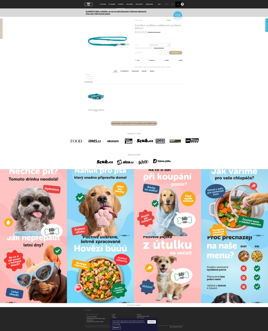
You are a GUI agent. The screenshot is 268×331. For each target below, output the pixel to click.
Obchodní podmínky (92, 316)
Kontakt (114, 317)
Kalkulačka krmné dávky (143, 316)
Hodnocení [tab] (135, 71)
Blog (113, 316)
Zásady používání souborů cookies (95, 321)
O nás (113, 314)
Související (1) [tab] (124, 71)
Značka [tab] (152, 71)
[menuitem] (102, 4)
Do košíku (175, 52)
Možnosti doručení (159, 48)
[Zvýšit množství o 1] (166, 52)
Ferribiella (168, 20)
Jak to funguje (140, 317)
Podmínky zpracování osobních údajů (96, 318)
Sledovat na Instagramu (135, 305)
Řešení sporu (90, 320)
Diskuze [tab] (144, 71)
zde (119, 324)
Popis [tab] (115, 71)
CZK (166, 4)
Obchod (139, 314)
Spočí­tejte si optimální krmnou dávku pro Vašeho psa (134, 123)
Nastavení (116, 327)
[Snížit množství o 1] (159, 52)
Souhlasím (151, 322)
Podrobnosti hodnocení (154, 32)
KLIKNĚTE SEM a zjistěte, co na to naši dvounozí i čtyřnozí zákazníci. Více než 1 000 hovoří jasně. (116, 12)
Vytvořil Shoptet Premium (175, 326)
